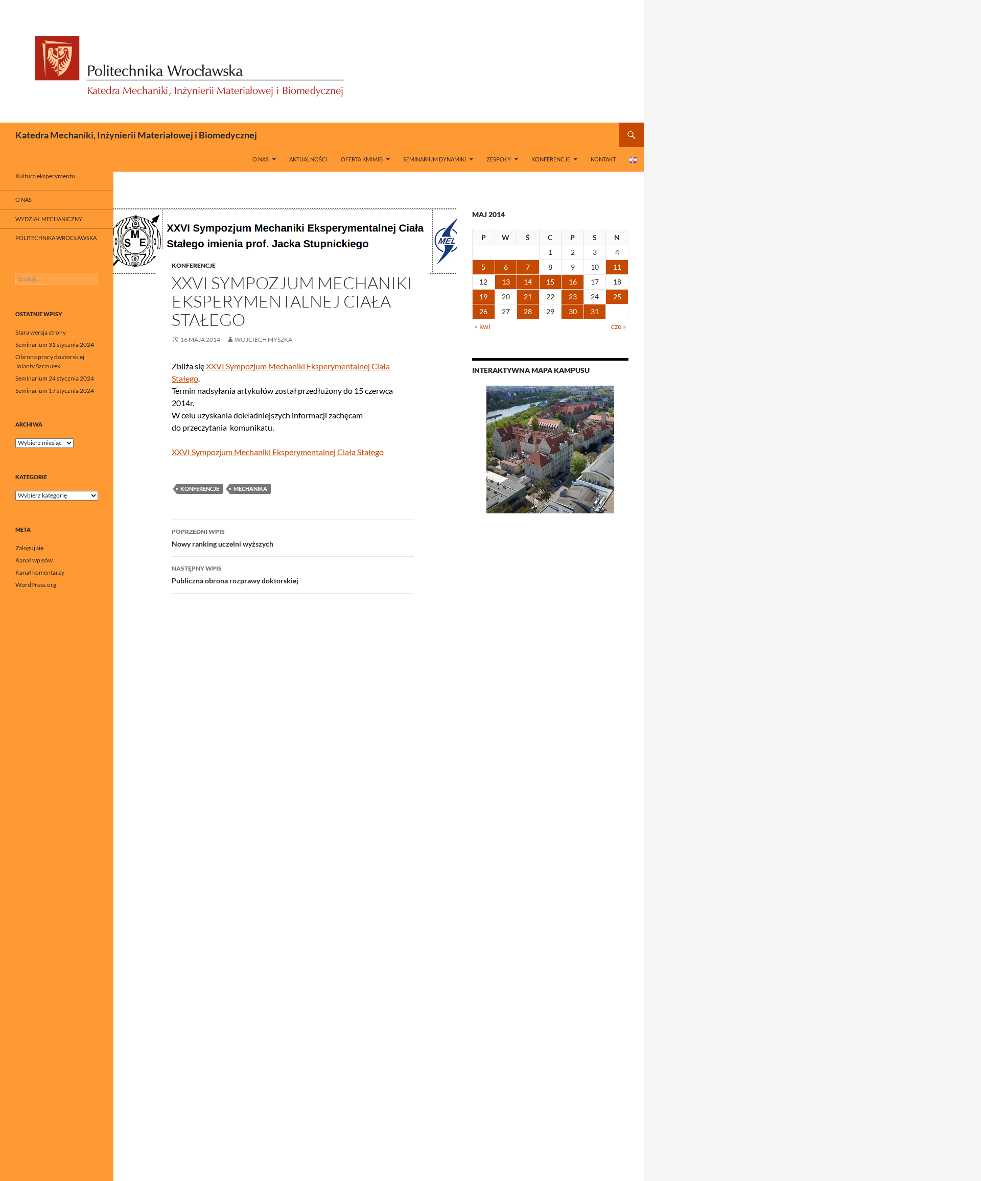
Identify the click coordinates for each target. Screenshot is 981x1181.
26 (483, 311)
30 (573, 311)
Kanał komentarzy (39, 572)
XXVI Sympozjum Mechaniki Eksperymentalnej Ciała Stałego (278, 452)
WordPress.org (35, 584)
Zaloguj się (29, 548)
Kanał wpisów (34, 560)
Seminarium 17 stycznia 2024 (54, 390)
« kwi (483, 326)
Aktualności (308, 159)
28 (528, 311)
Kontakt (603, 159)
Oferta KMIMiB (362, 159)
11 (617, 267)
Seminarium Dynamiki (434, 159)
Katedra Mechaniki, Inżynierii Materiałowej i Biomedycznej (136, 134)
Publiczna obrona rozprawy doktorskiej (235, 574)
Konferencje (550, 159)
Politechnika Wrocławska (56, 237)
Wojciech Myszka (263, 339)
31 (595, 311)
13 (506, 281)
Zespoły (498, 159)
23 (573, 296)
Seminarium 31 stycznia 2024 (54, 344)
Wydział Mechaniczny (48, 219)
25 (617, 296)
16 (573, 281)
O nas (260, 159)
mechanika (250, 488)
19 (483, 296)
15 (550, 281)
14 (528, 281)
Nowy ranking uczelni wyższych (222, 538)
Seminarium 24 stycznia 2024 (54, 378)
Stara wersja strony (40, 332)
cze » (618, 326)
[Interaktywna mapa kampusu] (550, 449)
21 (528, 296)
